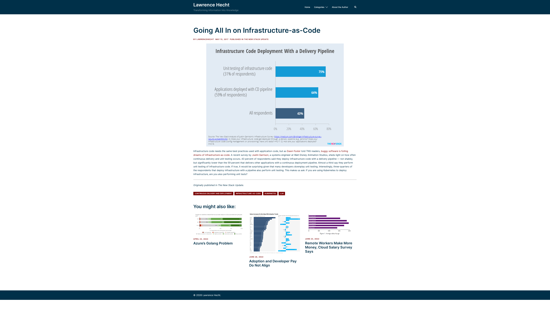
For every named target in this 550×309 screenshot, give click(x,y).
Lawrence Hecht (211, 5)
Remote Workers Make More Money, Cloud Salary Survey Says (328, 247)
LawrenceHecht (205, 39)
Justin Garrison (260, 154)
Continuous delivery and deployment (213, 193)
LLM (282, 193)
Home (307, 7)
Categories (319, 7)
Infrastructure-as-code (248, 193)
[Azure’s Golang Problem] (219, 224)
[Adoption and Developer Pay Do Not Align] (275, 233)
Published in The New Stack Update (249, 39)
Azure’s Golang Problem (213, 243)
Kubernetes (270, 193)
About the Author (340, 7)
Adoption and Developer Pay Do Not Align (273, 263)
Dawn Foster (293, 151)
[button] (355, 7)
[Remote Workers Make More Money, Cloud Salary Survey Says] (331, 224)
